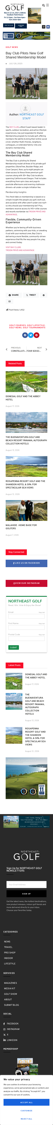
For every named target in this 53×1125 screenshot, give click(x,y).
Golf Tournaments (34, 328)
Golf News (15, 328)
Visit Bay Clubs (13, 247)
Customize (27, 1110)
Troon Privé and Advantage (20, 250)
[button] (43, 5)
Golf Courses (17, 325)
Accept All (26, 1102)
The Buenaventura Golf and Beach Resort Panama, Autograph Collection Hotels (26, 440)
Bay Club (14, 127)
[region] (26, 1100)
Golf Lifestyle (36, 325)
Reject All (26, 1118)
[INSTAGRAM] (43, 27)
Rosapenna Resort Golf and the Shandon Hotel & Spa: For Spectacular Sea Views (25, 484)
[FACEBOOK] (48, 27)
